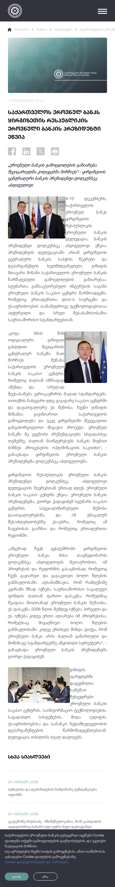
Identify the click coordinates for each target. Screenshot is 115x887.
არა (45, 877)
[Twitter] (41, 151)
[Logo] (15, 11)
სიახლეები (63, 29)
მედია (42, 29)
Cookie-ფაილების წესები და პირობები (36, 862)
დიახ (16, 877)
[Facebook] (12, 151)
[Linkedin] (26, 151)
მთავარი (21, 29)
